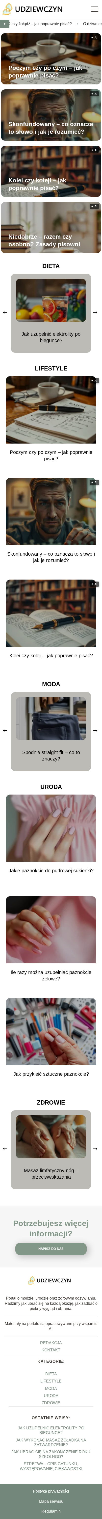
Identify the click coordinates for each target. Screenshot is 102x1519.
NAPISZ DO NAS (51, 1249)
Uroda (51, 786)
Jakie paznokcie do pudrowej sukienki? (51, 870)
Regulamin (51, 1511)
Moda (51, 684)
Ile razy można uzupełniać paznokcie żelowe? (51, 975)
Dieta (51, 266)
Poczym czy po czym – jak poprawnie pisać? (45, 71)
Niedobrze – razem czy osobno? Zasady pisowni (44, 240)
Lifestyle (51, 368)
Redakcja (51, 1343)
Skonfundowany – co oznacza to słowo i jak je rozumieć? (50, 128)
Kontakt (51, 1350)
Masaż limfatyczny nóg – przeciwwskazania (51, 1174)
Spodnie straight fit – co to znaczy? (51, 755)
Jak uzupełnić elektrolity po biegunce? (51, 337)
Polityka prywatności (51, 1491)
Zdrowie (51, 1102)
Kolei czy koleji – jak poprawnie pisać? (37, 184)
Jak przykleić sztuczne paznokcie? (51, 1074)
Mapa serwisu (51, 1501)
